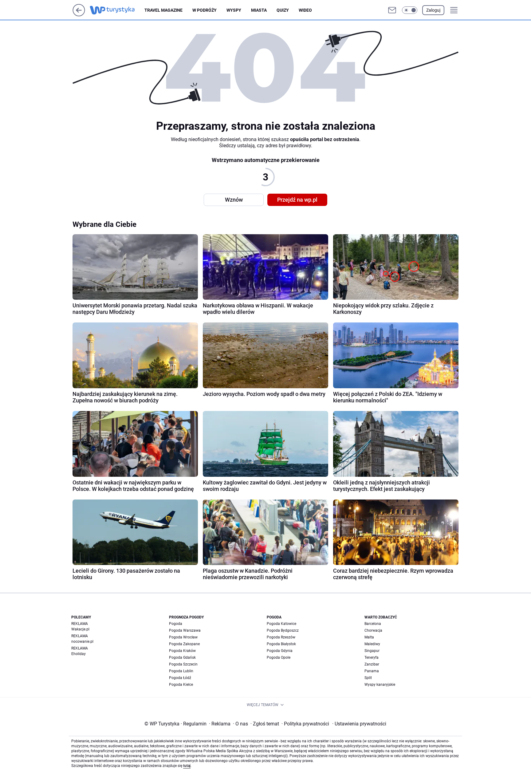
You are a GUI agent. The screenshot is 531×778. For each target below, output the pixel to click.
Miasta (259, 10)
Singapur (372, 651)
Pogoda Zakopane (184, 644)
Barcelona (372, 624)
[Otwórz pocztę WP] (392, 10)
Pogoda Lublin (181, 671)
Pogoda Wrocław (183, 637)
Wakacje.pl (80, 629)
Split (368, 678)
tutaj (187, 766)
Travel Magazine (163, 10)
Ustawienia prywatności (359, 724)
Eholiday (78, 654)
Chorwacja (373, 630)
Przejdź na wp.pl (297, 199)
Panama (371, 671)
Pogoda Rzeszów (281, 637)
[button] (409, 10)
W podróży (204, 10)
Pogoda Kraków (182, 651)
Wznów (234, 199)
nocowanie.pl (82, 641)
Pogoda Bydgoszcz (283, 630)
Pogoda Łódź (180, 678)
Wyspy (233, 10)
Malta (369, 637)
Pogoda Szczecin (183, 664)
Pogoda (175, 624)
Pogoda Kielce (181, 684)
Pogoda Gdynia (280, 651)
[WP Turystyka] (117, 10)
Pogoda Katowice (281, 624)
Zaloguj (433, 10)
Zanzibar (371, 664)
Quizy (283, 10)
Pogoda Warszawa (185, 630)
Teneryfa (371, 657)
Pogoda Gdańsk (182, 657)
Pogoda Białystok (281, 644)
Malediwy (372, 644)
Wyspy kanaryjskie (379, 684)
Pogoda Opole (278, 657)
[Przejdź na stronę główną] (79, 15)
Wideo (305, 10)
